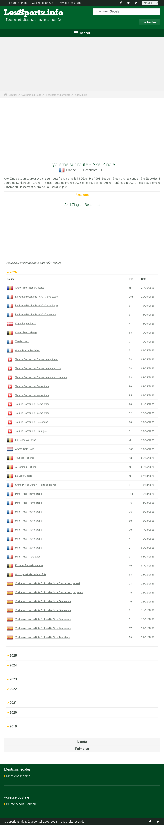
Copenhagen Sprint (25, 323)
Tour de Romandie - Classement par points (38, 368)
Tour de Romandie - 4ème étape (32, 395)
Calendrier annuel (43, 3)
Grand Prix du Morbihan (27, 350)
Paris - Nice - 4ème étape (28, 529)
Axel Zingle (81, 94)
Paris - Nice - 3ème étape (28, 538)
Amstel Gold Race (24, 448)
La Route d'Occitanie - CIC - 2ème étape (36, 305)
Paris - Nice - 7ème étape (28, 502)
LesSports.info (19, 13)
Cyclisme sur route (31, 94)
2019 (13, 726)
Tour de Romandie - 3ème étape (32, 404)
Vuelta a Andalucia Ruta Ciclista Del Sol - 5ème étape (43, 601)
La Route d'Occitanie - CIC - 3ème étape (36, 296)
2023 (13, 679)
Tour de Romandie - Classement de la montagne (41, 377)
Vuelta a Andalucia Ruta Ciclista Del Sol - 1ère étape (42, 637)
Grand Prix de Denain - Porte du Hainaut (36, 484)
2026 (13, 272)
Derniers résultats (70, 3)
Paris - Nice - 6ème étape (28, 511)
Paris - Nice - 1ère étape (27, 556)
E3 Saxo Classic (23, 475)
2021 (13, 702)
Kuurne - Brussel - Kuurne (29, 565)
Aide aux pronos (17, 3)
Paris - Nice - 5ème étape (28, 520)
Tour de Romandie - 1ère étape (31, 421)
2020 (13, 712)
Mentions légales (18, 776)
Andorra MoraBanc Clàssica (29, 287)
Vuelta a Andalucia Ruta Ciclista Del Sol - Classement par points (49, 592)
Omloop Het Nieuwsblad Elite (30, 574)
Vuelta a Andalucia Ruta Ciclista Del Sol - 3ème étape (43, 619)
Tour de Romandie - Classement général (36, 359)
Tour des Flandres (24, 457)
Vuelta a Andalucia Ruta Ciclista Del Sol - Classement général (47, 583)
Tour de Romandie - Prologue (31, 430)
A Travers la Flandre (25, 466)
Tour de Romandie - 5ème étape (32, 386)
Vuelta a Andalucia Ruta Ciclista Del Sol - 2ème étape (43, 628)
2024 (13, 665)
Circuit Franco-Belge (26, 332)
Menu (84, 33)
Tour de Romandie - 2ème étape (32, 412)
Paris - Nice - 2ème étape (28, 547)
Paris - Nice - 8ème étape (28, 493)
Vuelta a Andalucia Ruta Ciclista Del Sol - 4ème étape (43, 610)
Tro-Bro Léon (22, 341)
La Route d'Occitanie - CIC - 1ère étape (35, 314)
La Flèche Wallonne (25, 439)
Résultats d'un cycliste (58, 94)
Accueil (13, 94)
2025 (13, 655)
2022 (13, 689)
